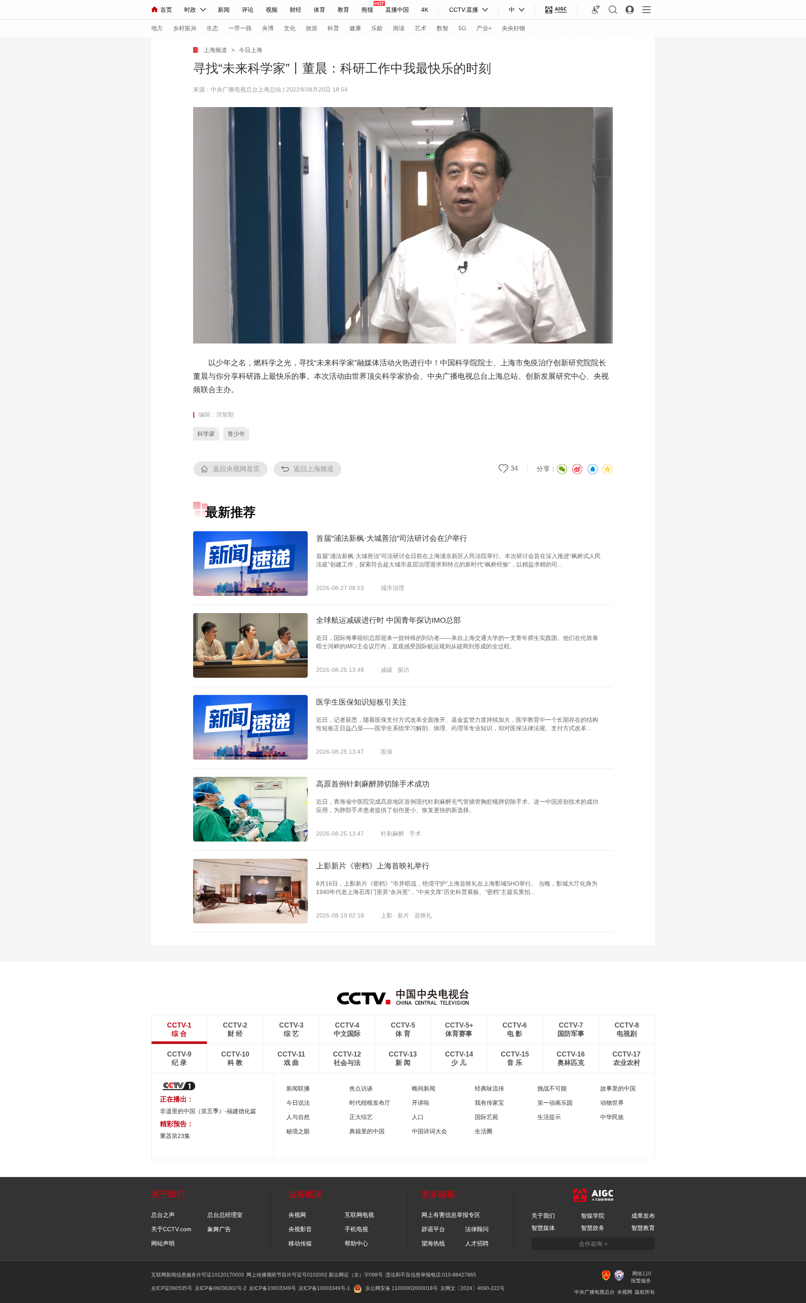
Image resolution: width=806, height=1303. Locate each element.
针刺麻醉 (392, 833)
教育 (343, 9)
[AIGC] (556, 9)
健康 (355, 28)
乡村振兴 (184, 28)
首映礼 (423, 915)
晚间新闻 (423, 1088)
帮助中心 (356, 1243)
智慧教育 (643, 1227)
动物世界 (612, 1102)
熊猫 (367, 9)
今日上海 (250, 50)
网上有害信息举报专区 (450, 1214)
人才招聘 (477, 1243)
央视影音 (300, 1229)
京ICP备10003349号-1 (324, 1288)
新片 (403, 915)
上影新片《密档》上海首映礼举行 (372, 866)
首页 (166, 9)
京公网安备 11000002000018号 (401, 1288)
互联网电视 (359, 1214)
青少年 (236, 433)
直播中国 (397, 9)
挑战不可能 (552, 1088)
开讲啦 (420, 1102)
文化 (290, 28)
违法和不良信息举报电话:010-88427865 (430, 1275)
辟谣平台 (433, 1229)
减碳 (387, 669)
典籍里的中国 (367, 1131)
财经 (295, 9)
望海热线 (433, 1243)
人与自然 (298, 1117)
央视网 (297, 1214)
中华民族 (612, 1117)
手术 (415, 833)
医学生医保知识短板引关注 (361, 702)
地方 (157, 28)
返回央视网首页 (236, 468)
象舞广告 (219, 1229)
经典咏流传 (489, 1088)
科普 (333, 28)
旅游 (311, 28)
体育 (319, 9)
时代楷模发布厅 (369, 1102)
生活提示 (549, 1117)
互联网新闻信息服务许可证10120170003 (197, 1275)
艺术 (421, 28)
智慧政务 (592, 1227)
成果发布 (643, 1215)
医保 (387, 751)
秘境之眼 (298, 1131)
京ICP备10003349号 (272, 1288)
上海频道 (215, 50)
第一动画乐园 (555, 1102)
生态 (212, 28)
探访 (403, 669)
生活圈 (483, 1131)
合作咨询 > (593, 1243)
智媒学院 (592, 1215)
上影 (387, 915)
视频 (271, 9)
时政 (190, 9)
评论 (248, 9)
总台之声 (163, 1214)
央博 (268, 28)
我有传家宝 (489, 1102)
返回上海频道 (313, 468)
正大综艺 (361, 1117)
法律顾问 (477, 1229)
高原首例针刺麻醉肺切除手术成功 (372, 784)
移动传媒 (300, 1243)
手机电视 (356, 1229)
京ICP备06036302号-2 (220, 1288)
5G (462, 28)
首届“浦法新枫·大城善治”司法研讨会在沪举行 (391, 538)
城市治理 (392, 588)
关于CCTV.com (171, 1229)
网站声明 (163, 1243)
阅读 (399, 28)
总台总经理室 (225, 1214)
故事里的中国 (618, 1088)
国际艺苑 (486, 1117)
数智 (442, 28)
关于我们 (543, 1215)
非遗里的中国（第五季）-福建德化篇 (208, 1111)
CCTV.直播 (463, 9)
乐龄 (377, 28)
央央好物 (513, 28)
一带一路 (240, 28)
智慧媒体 (543, 1227)
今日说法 (298, 1102)
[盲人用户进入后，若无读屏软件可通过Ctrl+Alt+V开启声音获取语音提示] (596, 9)
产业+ (484, 28)
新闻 (224, 9)
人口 (418, 1117)
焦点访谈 (361, 1088)
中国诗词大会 (429, 1131)
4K (424, 9)
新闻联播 (298, 1088)
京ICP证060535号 (171, 1288)
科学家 (206, 433)
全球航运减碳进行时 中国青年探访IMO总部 (388, 620)
